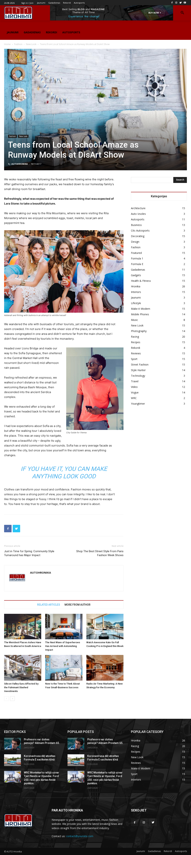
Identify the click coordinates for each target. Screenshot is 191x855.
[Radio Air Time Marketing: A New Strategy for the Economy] (104, 667)
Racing (135, 336)
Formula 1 (137, 258)
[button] (182, 12)
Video (134, 387)
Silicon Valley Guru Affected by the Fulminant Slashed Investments (21, 687)
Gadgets (136, 275)
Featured (136, 253)
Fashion (18, 44)
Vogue (135, 392)
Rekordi (135, 348)
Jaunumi (136, 297)
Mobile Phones (140, 314)
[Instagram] (176, 3)
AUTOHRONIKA (19, 163)
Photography (139, 331)
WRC (134, 398)
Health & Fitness (141, 281)
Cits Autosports (140, 230)
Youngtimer (138, 403)
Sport (134, 359)
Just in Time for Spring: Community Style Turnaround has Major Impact (29, 553)
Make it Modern (140, 308)
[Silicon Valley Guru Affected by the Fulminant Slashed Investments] (22, 667)
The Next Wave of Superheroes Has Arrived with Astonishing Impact (62, 646)
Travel (134, 381)
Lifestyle (136, 303)
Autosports (137, 219)
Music (134, 320)
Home (7, 44)
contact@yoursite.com (79, 836)
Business (136, 225)
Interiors (136, 292)
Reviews (136, 353)
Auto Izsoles (138, 214)
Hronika (135, 286)
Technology (138, 375)
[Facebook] (172, 3)
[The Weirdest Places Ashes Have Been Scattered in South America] (22, 626)
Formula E (137, 264)
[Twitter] (180, 3)
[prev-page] (6, 698)
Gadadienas (138, 269)
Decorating (137, 236)
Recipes (135, 342)
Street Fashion (139, 364)
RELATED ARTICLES (48, 604)
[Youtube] (185, 3)
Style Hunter (138, 370)
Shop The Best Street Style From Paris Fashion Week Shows (99, 553)
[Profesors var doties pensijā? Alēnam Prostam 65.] (12, 743)
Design (135, 241)
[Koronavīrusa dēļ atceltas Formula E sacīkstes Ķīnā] (12, 760)
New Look (31, 44)
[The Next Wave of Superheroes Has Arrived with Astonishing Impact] (63, 626)
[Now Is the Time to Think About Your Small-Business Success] (63, 667)
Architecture (138, 208)
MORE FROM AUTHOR (77, 604)
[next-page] (12, 698)
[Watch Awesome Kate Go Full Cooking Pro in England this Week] (104, 626)
